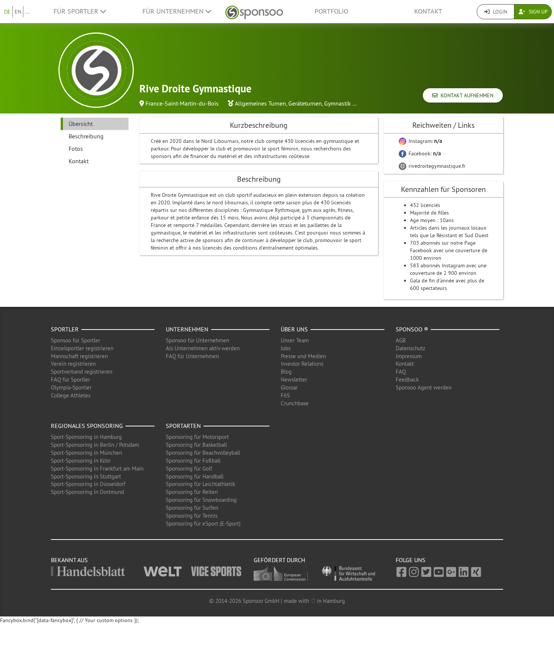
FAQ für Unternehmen (192, 356)
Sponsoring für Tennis (191, 515)
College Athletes (70, 395)
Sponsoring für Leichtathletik (200, 484)
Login (499, 11)
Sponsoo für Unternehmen (197, 340)
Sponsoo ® (412, 329)
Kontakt (428, 11)
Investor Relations (302, 363)
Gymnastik (337, 103)
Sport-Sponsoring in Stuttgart (86, 476)
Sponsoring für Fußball (193, 460)
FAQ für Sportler (70, 379)
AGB (401, 340)
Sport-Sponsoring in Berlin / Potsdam (95, 444)
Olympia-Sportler (71, 387)
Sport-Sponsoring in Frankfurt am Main (97, 468)
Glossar (289, 387)
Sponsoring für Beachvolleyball (203, 452)
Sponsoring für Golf (189, 468)
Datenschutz (410, 348)
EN (18, 11)
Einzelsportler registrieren (82, 348)
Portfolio (331, 11)
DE (7, 11)
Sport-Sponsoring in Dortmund (87, 491)
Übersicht (81, 123)
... (27, 11)
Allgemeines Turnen (260, 103)
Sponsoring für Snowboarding (201, 499)
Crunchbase (295, 403)
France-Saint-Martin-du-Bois (182, 103)
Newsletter (294, 379)
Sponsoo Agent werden (423, 387)
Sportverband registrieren (81, 371)
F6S (285, 395)
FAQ (401, 371)
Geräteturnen (305, 103)
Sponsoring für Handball (194, 476)
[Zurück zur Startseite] (254, 11)
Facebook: (424, 153)
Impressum (409, 356)
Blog (286, 371)
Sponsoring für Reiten (192, 491)
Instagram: (424, 141)
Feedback (407, 379)
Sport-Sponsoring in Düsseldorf (88, 484)
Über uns (294, 329)
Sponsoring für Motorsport (197, 436)
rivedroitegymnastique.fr (436, 166)
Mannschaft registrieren (79, 356)
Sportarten (183, 425)
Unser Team (295, 340)
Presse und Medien (303, 356)
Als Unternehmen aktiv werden (203, 348)
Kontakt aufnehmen (465, 95)
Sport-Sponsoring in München (86, 452)
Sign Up (537, 11)
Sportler (65, 329)
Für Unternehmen (173, 11)
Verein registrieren (73, 363)
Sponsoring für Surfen (192, 507)
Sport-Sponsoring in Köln (80, 460)
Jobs (286, 348)
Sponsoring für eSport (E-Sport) (203, 523)
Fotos (76, 148)
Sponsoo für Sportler (75, 340)
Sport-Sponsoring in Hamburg (86, 436)
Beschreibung (86, 136)
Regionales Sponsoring (87, 425)
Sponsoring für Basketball (196, 444)
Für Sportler (77, 11)
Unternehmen (187, 329)
